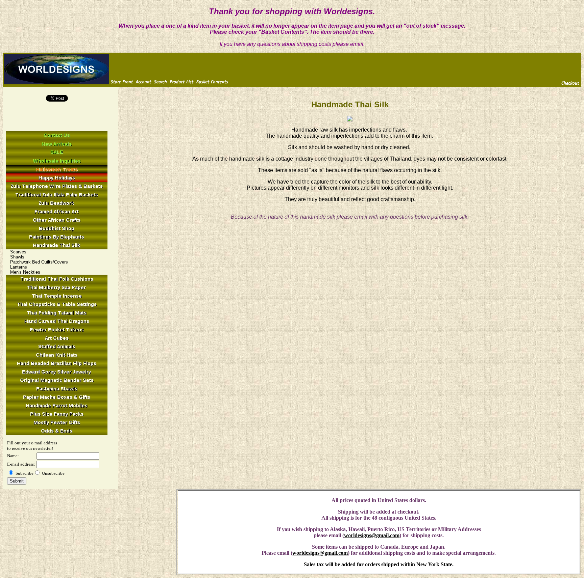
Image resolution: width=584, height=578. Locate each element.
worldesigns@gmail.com (371, 535)
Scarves (18, 251)
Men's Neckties (25, 272)
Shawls (17, 256)
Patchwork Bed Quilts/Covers (39, 262)
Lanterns (18, 267)
